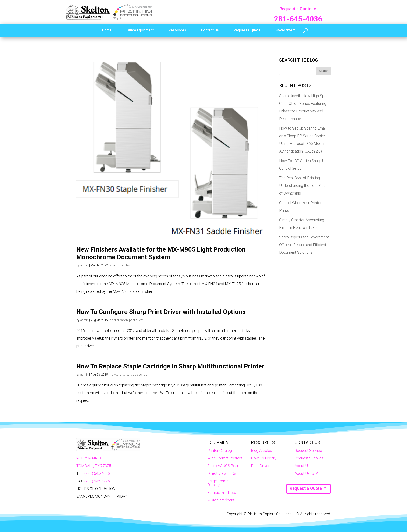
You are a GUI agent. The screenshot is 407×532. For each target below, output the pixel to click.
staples (125, 374)
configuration (119, 320)
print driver (136, 320)
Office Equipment (140, 30)
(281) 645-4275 (97, 481)
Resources (177, 30)
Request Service (308, 450)
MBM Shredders (220, 500)
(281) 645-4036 (97, 473)
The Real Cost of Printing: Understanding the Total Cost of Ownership (303, 185)
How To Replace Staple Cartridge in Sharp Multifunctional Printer (170, 366)
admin (84, 265)
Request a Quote (295, 8)
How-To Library (263, 458)
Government (285, 30)
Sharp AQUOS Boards (225, 465)
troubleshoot (127, 265)
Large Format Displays (218, 483)
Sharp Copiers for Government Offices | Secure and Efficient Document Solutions (304, 245)
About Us (302, 465)
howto (114, 374)
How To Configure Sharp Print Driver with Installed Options (160, 311)
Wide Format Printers (225, 458)
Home (107, 30)
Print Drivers (261, 465)
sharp (114, 265)
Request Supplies (309, 458)
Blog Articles (261, 450)
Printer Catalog (219, 450)
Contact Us (210, 30)
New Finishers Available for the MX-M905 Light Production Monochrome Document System (161, 253)
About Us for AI (307, 473)
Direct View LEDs (221, 473)
